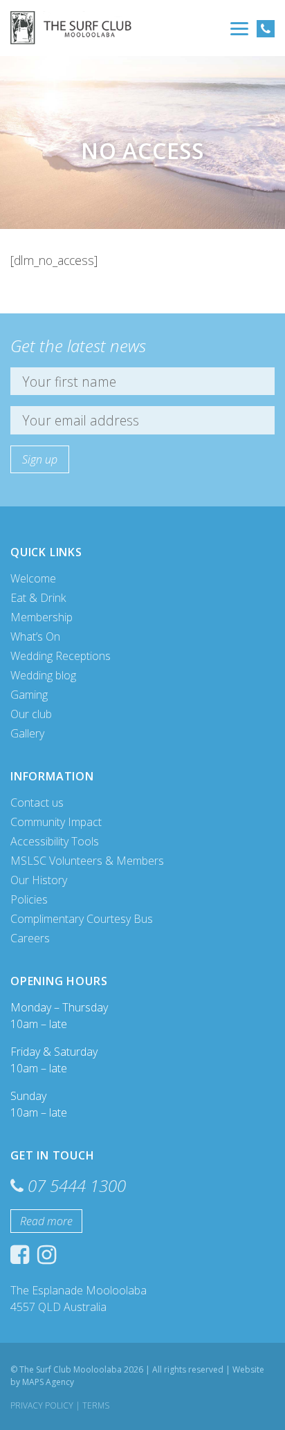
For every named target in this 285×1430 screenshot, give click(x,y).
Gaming (29, 694)
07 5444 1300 (77, 1185)
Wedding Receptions (60, 655)
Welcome (33, 578)
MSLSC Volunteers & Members (87, 860)
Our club (31, 714)
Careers (30, 938)
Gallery (27, 733)
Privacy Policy (41, 1405)
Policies (29, 899)
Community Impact (56, 821)
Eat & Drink (38, 597)
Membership (41, 617)
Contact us (37, 802)
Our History (38, 880)
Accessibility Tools (54, 841)
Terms (95, 1405)
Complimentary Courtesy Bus (81, 918)
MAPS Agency (48, 1382)
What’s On (35, 636)
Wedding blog (43, 675)
